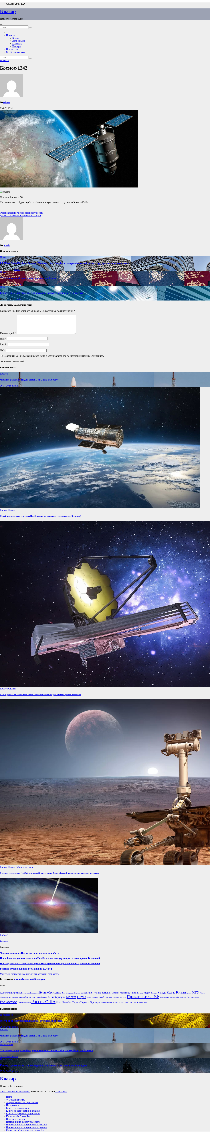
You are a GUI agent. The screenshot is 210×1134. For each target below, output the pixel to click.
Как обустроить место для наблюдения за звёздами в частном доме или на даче (43, 1065)
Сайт (2, 350)
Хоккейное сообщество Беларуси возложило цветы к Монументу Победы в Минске (46, 1050)
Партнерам (12, 49)
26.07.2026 (6, 385)
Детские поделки (120, 993)
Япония (133, 1002)
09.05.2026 (6, 1056)
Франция (95, 1002)
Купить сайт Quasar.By (18, 1116)
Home (9, 1096)
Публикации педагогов (168, 997)
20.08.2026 (6, 1026)
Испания (154, 993)
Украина (84, 1002)
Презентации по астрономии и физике (26, 1124)
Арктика (17, 992)
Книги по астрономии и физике (23, 1110)
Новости (10, 35)
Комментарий (8, 333)
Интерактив (12, 1105)
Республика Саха (183, 997)
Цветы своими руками (109, 1002)
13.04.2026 (6, 1071)
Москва (71, 997)
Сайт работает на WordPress (15, 1091)
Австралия (6, 992)
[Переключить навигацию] (1, 24)
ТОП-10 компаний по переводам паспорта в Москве (29, 278)
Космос (16, 38)
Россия (38, 1001)
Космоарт (17, 43)
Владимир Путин (90, 992)
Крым (188, 993)
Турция (76, 1002)
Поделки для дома (119, 997)
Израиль (140, 993)
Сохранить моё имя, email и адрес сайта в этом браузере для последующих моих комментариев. (54, 356)
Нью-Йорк (103, 997)
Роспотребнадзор (24, 1002)
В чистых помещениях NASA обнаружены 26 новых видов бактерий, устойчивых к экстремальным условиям (49, 873)
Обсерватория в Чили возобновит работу (21, 212)
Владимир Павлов (73, 993)
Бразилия (26, 993)
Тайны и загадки (24, 867)
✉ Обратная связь (15, 52)
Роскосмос (8, 1002)
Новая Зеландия (92, 997)
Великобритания (50, 992)
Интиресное (6, 1014)
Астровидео (18, 40)
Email (4, 344)
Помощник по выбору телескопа (23, 1121)
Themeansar (61, 1091)
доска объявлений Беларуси (29, 979)
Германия (105, 992)
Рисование (195, 997)
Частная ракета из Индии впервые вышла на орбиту (29, 379)
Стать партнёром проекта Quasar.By (25, 1130)
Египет (132, 992)
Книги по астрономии (18, 1108)
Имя (3, 338)
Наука (11, 510)
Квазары (16, 46)
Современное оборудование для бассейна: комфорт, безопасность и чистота (41, 293)
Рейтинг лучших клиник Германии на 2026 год (26, 968)
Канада (162, 992)
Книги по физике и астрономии (23, 1113)
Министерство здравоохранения (12, 997)
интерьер (143, 1002)
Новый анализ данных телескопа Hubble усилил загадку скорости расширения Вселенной (40, 516)
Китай (181, 992)
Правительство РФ (143, 996)
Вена (63, 993)
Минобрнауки (56, 997)
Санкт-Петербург (64, 1002)
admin (6, 102)
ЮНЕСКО (123, 1002)
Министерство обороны (36, 997)
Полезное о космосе (16, 1119)
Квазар (8, 11)
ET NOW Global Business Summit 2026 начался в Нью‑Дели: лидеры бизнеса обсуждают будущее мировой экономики (64, 263)
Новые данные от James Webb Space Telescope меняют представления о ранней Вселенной (40, 694)
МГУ (195, 992)
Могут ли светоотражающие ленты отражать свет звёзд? (29, 974)
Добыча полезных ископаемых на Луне (20, 215)
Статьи (12, 688)
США (50, 1001)
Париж (109, 997)
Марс (202, 993)
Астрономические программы (22, 1102)
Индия (147, 992)
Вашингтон (34, 993)
